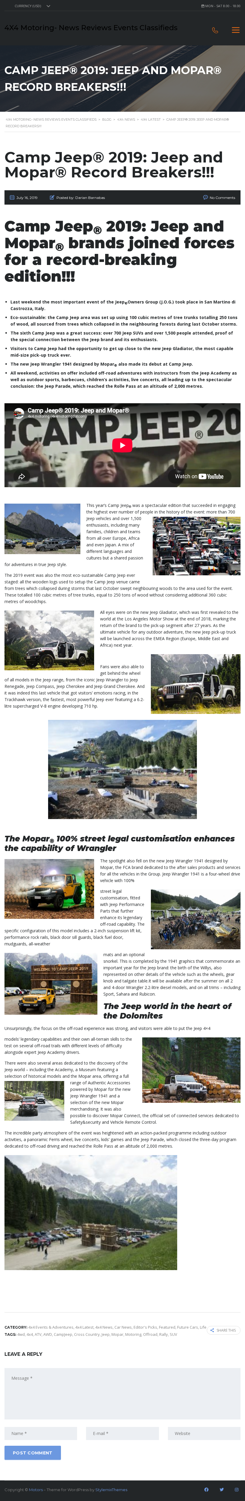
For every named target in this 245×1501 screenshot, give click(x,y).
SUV (173, 1334)
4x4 (30, 1334)
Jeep (106, 1334)
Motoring (133, 1334)
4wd (21, 1334)
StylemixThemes (111, 1489)
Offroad (150, 1334)
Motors (36, 1489)
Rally (163, 1334)
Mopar (117, 1334)
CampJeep (63, 1334)
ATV (38, 1334)
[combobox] (31, 6)
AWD (47, 1334)
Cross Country (87, 1334)
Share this (226, 1330)
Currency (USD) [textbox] (28, 6)
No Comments (222, 197)
